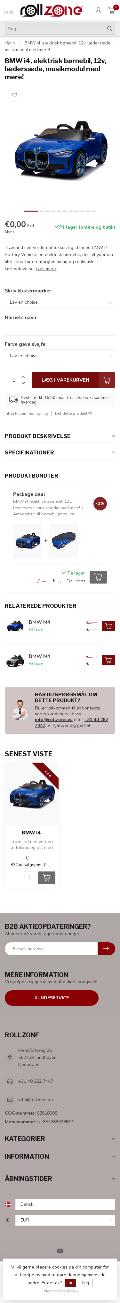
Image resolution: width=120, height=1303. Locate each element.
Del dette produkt (71, 413)
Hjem (10, 43)
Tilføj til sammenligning (26, 413)
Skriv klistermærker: (28, 290)
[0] (111, 10)
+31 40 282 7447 (35, 1081)
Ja (70, 1283)
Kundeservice (52, 998)
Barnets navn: (21, 317)
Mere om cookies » (61, 1291)
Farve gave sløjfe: (26, 344)
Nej (85, 1283)
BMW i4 (31, 833)
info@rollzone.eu (54, 720)
